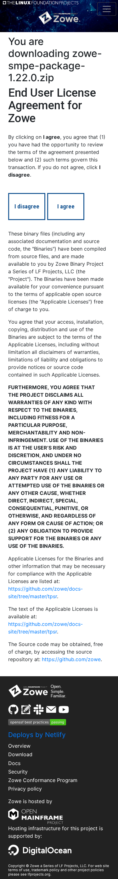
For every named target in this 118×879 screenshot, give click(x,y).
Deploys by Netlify (37, 735)
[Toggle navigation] (106, 9)
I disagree (26, 206)
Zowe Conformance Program (42, 780)
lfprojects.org (39, 874)
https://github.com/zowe (71, 659)
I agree (66, 206)
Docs (14, 763)
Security (18, 771)
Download (20, 754)
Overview (19, 746)
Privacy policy (25, 788)
